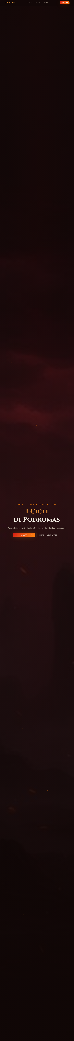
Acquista (64, 3)
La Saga (30, 3)
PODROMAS (10, 3)
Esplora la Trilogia (24, 535)
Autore (46, 3)
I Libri (38, 3)
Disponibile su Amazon (48, 535)
